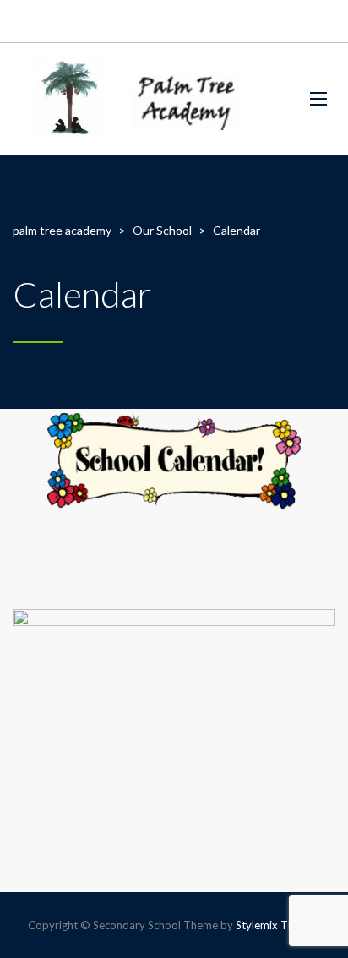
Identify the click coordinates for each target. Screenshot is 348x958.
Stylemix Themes (278, 925)
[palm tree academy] (127, 99)
